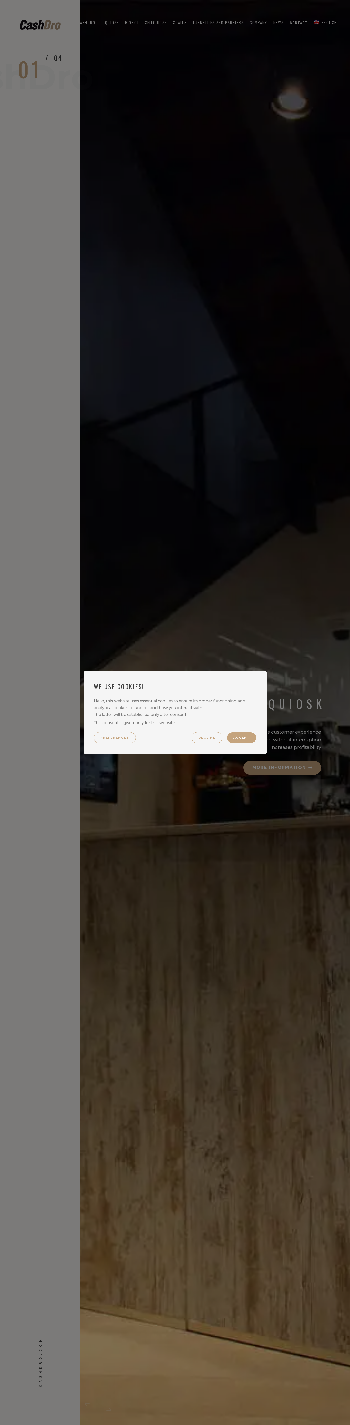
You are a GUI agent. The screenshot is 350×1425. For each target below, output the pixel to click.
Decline (206, 738)
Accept (241, 738)
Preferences (114, 738)
